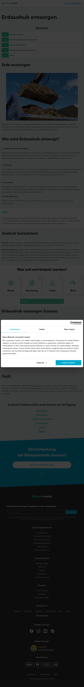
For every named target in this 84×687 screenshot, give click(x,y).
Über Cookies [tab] (69, 329)
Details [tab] (42, 329)
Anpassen (40, 363)
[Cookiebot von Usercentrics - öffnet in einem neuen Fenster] (71, 323)
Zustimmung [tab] (14, 329)
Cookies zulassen (68, 363)
